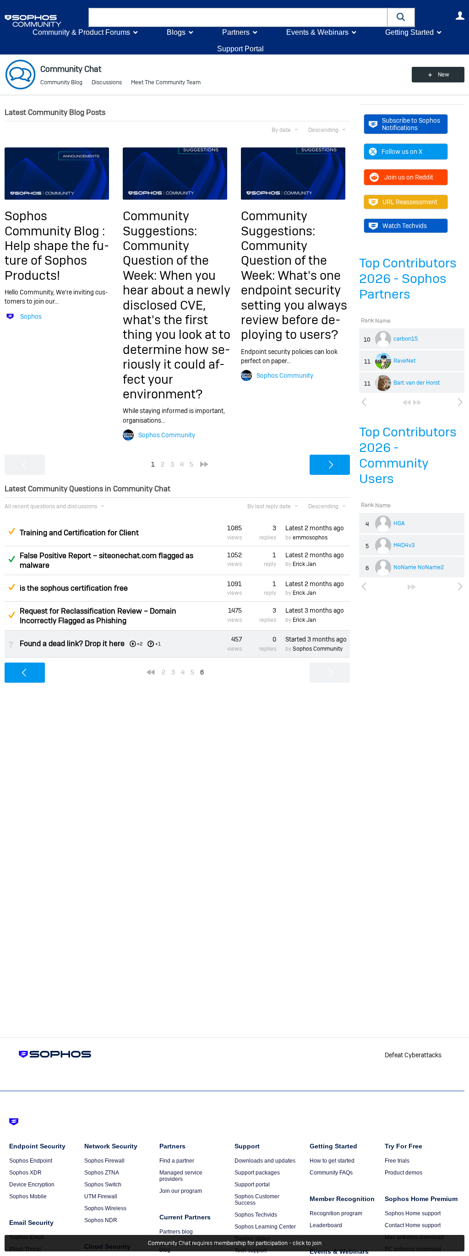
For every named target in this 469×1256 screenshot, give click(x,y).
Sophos (31, 316)
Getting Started (409, 32)
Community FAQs (331, 1172)
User (459, 15)
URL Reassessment (409, 202)
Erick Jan (304, 564)
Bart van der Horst (416, 382)
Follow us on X (402, 151)
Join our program (180, 1191)
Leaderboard (326, 1225)
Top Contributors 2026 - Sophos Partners (408, 279)
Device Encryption (32, 1184)
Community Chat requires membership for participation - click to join (235, 1243)
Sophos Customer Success (256, 1199)
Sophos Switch (102, 1184)
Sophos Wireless (105, 1208)
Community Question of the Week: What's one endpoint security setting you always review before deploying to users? (294, 290)
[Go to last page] (417, 402)
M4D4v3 (403, 545)
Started (316, 639)
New (443, 74)
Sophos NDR (100, 1220)
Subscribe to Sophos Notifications (411, 124)
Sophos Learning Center (265, 1226)
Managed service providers (180, 1175)
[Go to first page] (406, 402)
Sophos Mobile (28, 1196)
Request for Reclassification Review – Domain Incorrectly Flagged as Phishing (98, 615)
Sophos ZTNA (101, 1172)
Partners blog (176, 1232)
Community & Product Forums (81, 32)
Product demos (403, 1172)
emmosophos (310, 537)
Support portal (252, 1184)
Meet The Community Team (166, 82)
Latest (314, 528)
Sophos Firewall (104, 1161)
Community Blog (61, 82)
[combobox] (238, 17)
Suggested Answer (11, 531)
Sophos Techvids (255, 1215)
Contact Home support (413, 1225)
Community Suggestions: (160, 223)
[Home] (45, 21)
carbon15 (405, 339)
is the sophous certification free (74, 588)
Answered (11, 559)
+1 (158, 644)
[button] (401, 17)
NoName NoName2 (418, 567)
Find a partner (176, 1161)
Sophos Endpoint (30, 1161)
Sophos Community (166, 435)
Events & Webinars (317, 32)
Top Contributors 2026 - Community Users (408, 455)
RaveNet (404, 360)
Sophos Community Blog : (55, 223)
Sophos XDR (25, 1172)
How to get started (332, 1161)
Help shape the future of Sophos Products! (57, 260)
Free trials (397, 1161)
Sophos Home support (413, 1213)
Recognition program (336, 1213)
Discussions (107, 82)
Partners (236, 32)
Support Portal (240, 49)
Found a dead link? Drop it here (72, 643)
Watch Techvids (404, 226)
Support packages (257, 1172)
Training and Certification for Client (79, 533)
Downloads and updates (264, 1161)
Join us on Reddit (408, 177)
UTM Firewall (100, 1196)
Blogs (176, 32)
